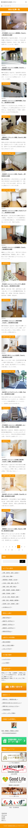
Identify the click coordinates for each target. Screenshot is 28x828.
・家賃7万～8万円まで (7, 621)
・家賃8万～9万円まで (7, 624)
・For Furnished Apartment (8, 733)
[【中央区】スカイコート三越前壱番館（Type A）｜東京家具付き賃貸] (14, 89)
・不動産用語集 (5, 709)
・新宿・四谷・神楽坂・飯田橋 (9, 600)
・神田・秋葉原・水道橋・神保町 (10, 590)
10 (12, 549)
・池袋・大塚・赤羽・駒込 (8, 586)
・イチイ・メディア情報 (8, 713)
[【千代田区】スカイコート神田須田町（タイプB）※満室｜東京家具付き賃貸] (14, 414)
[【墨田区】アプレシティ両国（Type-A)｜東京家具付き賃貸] (14, 124)
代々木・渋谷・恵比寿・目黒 (8, 153)
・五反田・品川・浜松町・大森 (9, 603)
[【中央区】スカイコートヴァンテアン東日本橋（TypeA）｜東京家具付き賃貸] (14, 271)
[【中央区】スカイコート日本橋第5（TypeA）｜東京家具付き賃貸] (14, 234)
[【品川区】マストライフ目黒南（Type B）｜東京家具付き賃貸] (14, 56)
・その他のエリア (6, 607)
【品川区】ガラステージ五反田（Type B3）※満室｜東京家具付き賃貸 (13, 495)
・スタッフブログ (6, 648)
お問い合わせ (4, 815)
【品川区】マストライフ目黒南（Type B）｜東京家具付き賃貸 (13, 68)
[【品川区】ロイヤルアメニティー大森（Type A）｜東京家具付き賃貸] (14, 379)
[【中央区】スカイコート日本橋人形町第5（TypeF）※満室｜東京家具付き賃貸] (14, 448)
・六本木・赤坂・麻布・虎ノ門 (9, 583)
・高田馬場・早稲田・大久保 (9, 579)
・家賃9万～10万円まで (7, 628)
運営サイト (3, 820)
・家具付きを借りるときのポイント (11, 703)
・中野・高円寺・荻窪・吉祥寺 (9, 572)
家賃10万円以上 (6, 14)
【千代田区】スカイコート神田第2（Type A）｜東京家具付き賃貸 (13, 34)
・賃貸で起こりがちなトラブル (9, 706)
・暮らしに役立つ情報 (7, 645)
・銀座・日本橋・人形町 (8, 593)
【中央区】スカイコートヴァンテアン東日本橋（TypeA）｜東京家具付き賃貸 (13, 285)
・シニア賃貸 (5, 662)
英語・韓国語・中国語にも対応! (10, 730)
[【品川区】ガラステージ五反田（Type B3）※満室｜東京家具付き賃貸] (14, 482)
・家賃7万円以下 (6, 617)
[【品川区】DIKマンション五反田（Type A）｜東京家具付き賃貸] (14, 343)
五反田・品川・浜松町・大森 (8, 190)
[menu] (26, 2)
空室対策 (3, 818)
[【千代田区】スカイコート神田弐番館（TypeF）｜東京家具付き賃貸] (14, 308)
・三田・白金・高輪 (6, 576)
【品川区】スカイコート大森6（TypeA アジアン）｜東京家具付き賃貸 (13, 211)
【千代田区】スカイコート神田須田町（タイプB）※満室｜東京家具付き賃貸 (13, 426)
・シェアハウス (5, 659)
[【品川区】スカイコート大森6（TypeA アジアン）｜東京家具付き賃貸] (14, 198)
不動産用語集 (4, 813)
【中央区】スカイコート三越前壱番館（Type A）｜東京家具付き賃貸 (13, 101)
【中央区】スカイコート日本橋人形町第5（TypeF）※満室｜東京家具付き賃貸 (12, 460)
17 (19, 549)
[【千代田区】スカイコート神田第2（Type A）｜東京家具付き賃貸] (14, 21)
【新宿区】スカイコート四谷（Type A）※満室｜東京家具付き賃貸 (13, 529)
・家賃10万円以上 (6, 631)
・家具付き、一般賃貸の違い (9, 699)
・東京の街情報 (5, 642)
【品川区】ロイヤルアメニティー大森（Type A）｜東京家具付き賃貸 (13, 393)
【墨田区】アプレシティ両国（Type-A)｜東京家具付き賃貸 (13, 138)
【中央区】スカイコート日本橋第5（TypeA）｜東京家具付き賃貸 (13, 248)
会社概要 (3, 816)
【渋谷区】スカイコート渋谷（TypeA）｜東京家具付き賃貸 (13, 175)
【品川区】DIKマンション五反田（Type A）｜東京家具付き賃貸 (13, 356)
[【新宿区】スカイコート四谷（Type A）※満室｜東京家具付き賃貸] (14, 517)
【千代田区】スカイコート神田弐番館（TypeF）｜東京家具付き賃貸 (11, 321)
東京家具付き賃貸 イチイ (8, 2)
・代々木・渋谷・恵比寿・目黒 (9, 597)
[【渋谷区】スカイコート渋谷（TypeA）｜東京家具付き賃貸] (14, 161)
